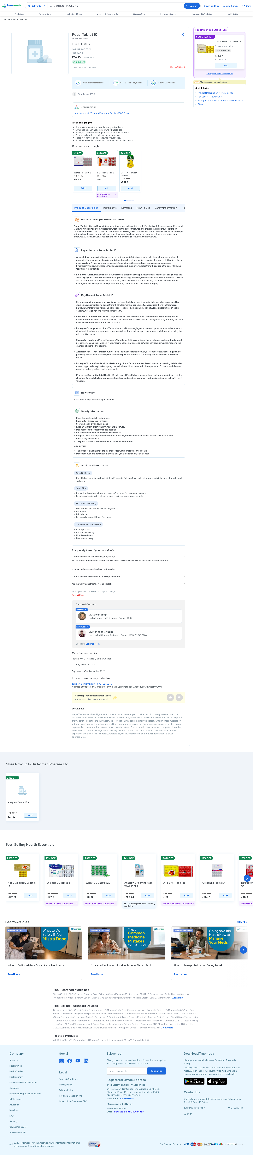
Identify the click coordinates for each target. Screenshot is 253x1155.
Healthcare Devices (168, 14)
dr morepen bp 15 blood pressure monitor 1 (113, 1020)
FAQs (200, 104)
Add (83, 188)
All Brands (14, 1104)
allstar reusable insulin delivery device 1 (120, 1024)
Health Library (16, 1077)
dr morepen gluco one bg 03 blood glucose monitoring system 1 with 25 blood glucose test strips (137, 1013)
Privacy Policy (65, 1084)
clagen (95, 997)
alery (115, 997)
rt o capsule (151, 994)
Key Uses (126, 207)
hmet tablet (165, 994)
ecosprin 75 (121, 994)
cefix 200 (154, 997)
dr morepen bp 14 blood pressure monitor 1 (125, 1010)
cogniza (78, 994)
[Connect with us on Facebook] (69, 1061)
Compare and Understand (220, 73)
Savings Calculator (18, 1126)
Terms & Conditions (68, 1079)
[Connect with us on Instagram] (61, 1061)
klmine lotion (83, 997)
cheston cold (91, 994)
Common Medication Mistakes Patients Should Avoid (121, 965)
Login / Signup (230, 6)
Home (7, 19)
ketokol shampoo (181, 994)
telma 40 (57, 994)
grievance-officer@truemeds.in (129, 1111)
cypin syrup (106, 997)
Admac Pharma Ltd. (80, 39)
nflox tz (72, 997)
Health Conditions (74, 14)
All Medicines (16, 1099)
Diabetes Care (139, 14)
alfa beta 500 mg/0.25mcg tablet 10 (71, 1040)
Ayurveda (14, 1088)
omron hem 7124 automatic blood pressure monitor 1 (120, 1017)
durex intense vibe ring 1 (106, 1027)
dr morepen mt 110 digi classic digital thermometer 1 (78, 1010)
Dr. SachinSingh (98, 614)
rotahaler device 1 (155, 1010)
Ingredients (110, 207)
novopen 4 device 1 (128, 1027)
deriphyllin (165, 997)
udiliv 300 (68, 994)
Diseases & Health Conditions (23, 1082)
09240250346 (104, 683)
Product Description (86, 207)
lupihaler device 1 (85, 1017)
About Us (14, 1060)
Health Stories (16, 1071)
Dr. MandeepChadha (101, 631)
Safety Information (166, 207)
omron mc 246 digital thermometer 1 (73, 1020)
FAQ (12, 1115)
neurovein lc (125, 997)
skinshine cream (107, 994)
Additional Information (231, 100)
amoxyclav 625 (136, 994)
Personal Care (45, 14)
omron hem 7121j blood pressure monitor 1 (161, 1024)
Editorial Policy (93, 643)
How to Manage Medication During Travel (198, 965)
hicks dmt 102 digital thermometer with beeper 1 (77, 1024)
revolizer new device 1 (149, 1027)
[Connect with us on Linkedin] (86, 1061)
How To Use (143, 207)
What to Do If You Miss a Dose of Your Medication (36, 965)
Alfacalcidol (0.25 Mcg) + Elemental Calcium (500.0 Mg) (102, 113)
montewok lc (60, 997)
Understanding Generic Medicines (25, 1093)
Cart (248, 6)
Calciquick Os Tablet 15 (228, 41)
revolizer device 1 (156, 1017)
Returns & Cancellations (70, 1095)
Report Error (78, 595)
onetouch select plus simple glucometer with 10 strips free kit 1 (166, 1020)
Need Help (14, 1110)
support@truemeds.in (83, 683)
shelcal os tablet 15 (99, 1040)
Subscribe (157, 1070)
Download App (211, 6)
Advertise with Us (18, 1132)
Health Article (16, 1065)
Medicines (19, 14)
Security (14, 1121)
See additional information (41, 1146)
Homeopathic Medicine (202, 14)
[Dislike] (179, 697)
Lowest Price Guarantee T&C (73, 1101)
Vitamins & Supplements (107, 14)
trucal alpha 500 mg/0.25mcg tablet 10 (129, 1040)
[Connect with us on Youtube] (78, 1061)
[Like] (170, 697)
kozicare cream (140, 997)
